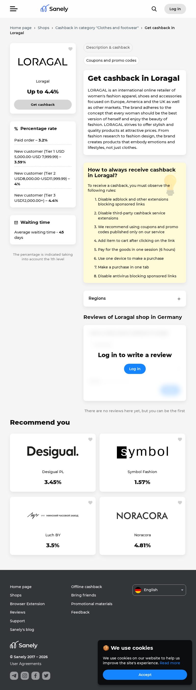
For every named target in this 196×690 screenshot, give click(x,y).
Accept (145, 674)
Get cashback (43, 103)
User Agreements (25, 663)
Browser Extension (27, 604)
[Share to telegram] (14, 676)
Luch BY (52, 535)
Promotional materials (91, 604)
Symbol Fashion (142, 472)
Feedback (80, 612)
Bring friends (83, 595)
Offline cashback (86, 586)
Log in (135, 369)
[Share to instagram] (25, 676)
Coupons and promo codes (111, 60)
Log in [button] (175, 9)
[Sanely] (54, 9)
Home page (21, 586)
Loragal (43, 81)
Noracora (142, 535)
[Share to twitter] (46, 676)
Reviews (17, 612)
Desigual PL (53, 472)
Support (17, 621)
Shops (15, 595)
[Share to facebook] (35, 676)
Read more (170, 663)
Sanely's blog (22, 629)
